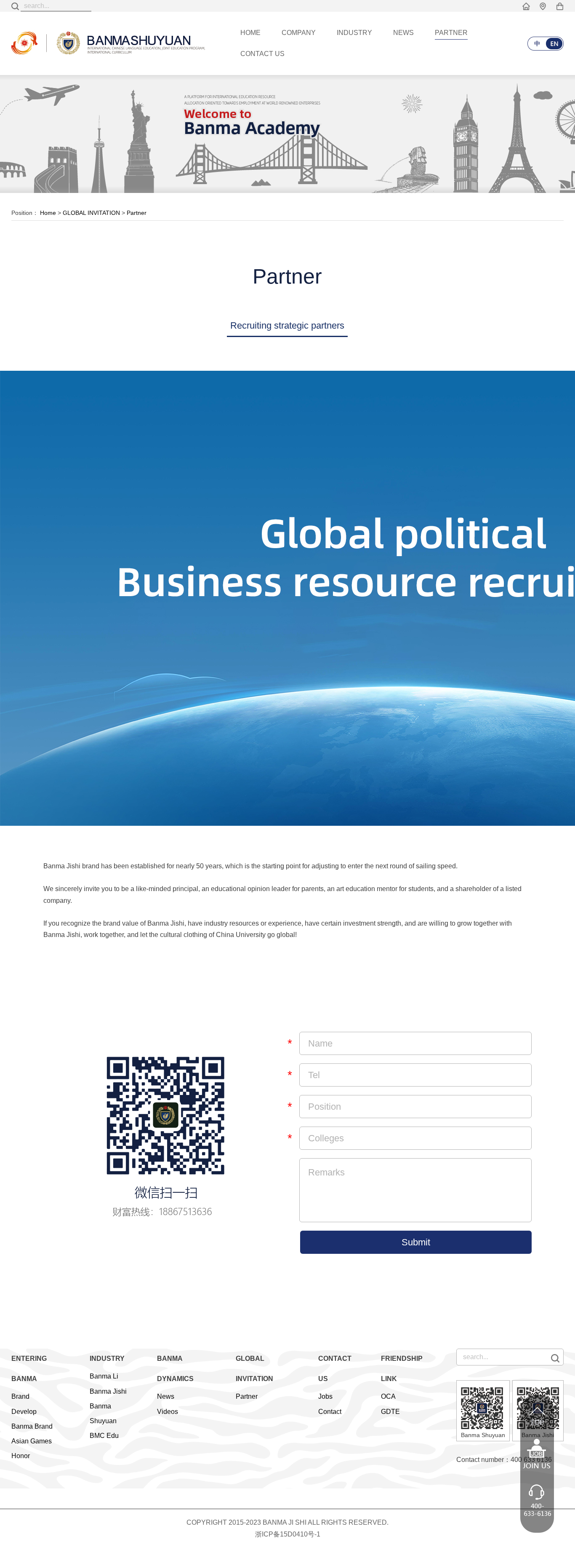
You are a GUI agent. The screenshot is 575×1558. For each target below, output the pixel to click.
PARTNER (451, 32)
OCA (388, 1396)
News (165, 1396)
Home (48, 212)
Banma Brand (32, 1426)
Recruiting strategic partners (287, 325)
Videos (167, 1411)
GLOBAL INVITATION (91, 212)
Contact (329, 1411)
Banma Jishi (108, 1391)
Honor (20, 1455)
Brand (20, 1396)
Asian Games (31, 1441)
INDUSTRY (354, 32)
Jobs (325, 1396)
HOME (250, 32)
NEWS (403, 32)
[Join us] (537, 1464)
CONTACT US (262, 53)
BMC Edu (104, 1435)
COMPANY (299, 32)
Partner (136, 212)
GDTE (390, 1411)
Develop (24, 1411)
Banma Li (104, 1376)
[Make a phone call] (537, 1510)
